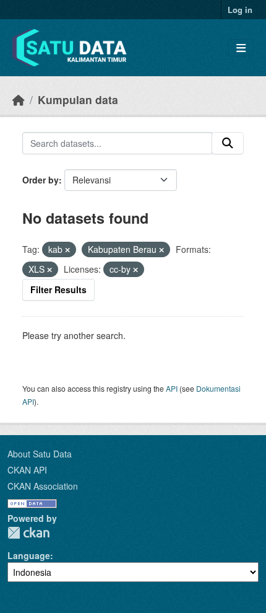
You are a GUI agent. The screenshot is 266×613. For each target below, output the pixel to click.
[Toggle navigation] (241, 48)
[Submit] (228, 143)
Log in (240, 9)
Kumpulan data (78, 99)
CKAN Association (42, 486)
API (172, 388)
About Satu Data (39, 454)
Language (28, 555)
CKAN (28, 532)
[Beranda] (18, 99)
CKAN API (27, 470)
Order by (40, 180)
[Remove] (67, 250)
